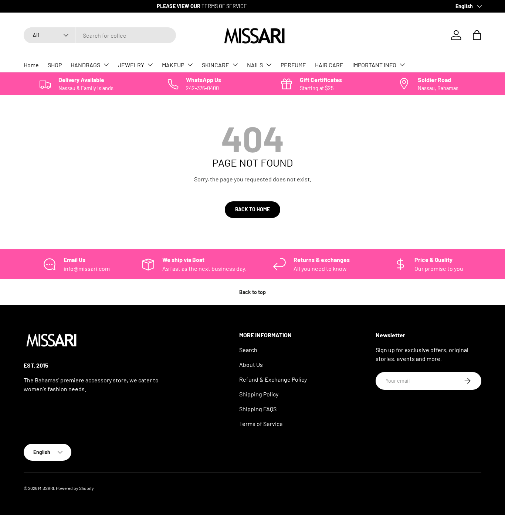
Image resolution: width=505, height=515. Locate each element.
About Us (251, 364)
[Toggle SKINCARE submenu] (235, 64)
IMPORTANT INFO (374, 64)
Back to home (252, 209)
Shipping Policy (258, 394)
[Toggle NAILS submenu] (268, 64)
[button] (477, 35)
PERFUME (293, 64)
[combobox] (100, 35)
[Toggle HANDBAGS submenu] (106, 64)
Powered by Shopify (75, 488)
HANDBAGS (85, 64)
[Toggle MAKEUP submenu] (190, 64)
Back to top (252, 292)
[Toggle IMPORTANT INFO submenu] (402, 64)
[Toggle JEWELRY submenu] (150, 64)
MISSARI (46, 488)
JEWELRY (131, 64)
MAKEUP (173, 64)
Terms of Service (261, 423)
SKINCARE (215, 64)
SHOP (55, 64)
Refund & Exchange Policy (273, 379)
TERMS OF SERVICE (96, 6)
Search (248, 349)
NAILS (255, 64)
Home (31, 64)
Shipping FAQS (258, 408)
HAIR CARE (329, 64)
